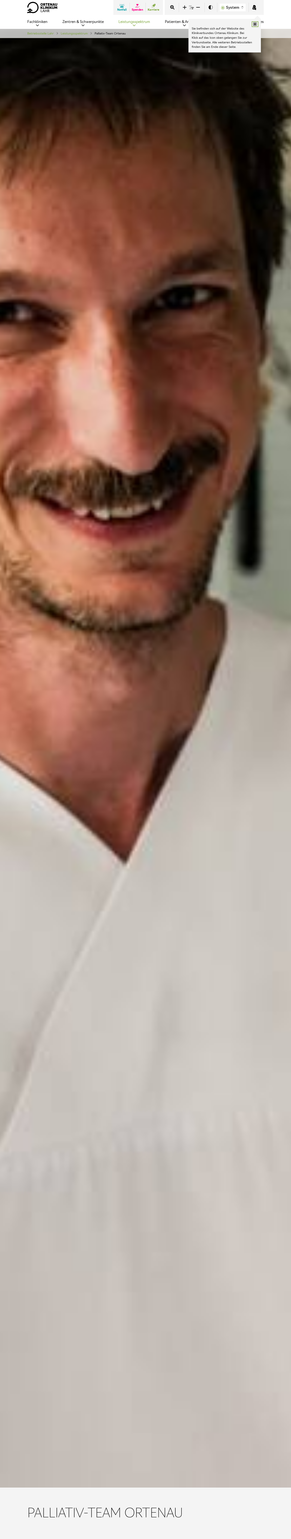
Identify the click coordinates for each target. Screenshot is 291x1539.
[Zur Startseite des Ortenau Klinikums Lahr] (42, 7)
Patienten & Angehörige (184, 21)
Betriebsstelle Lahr (40, 33)
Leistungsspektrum (134, 21)
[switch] (210, 7)
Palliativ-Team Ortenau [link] (110, 33)
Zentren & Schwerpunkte (83, 21)
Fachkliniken (37, 21)
